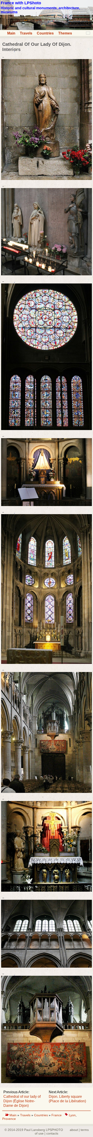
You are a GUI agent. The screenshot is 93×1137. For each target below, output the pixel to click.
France (56, 1115)
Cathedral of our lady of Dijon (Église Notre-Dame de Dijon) (22, 1101)
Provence (9, 1119)
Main (11, 33)
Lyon (72, 1115)
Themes (65, 33)
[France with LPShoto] (46, 29)
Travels (26, 33)
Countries (45, 33)
